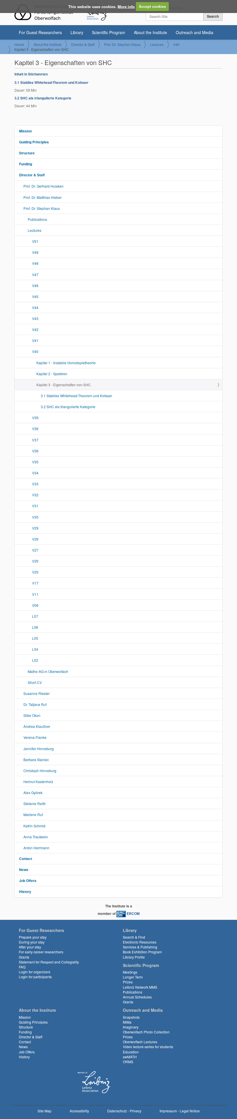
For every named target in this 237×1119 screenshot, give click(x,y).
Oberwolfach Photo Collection (146, 1031)
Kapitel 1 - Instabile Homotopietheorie (66, 362)
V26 (35, 560)
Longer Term (133, 976)
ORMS (128, 1061)
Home (19, 44)
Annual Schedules (137, 996)
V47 (35, 274)
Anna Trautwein (35, 836)
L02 (35, 660)
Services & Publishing (140, 946)
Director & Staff (83, 44)
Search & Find (134, 937)
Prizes (128, 981)
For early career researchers (41, 951)
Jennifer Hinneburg (38, 748)
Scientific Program (108, 32)
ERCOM (133, 913)
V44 (35, 307)
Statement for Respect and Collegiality (49, 961)
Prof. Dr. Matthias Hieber (42, 197)
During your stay (32, 941)
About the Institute (150, 32)
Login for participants (35, 976)
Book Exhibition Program (142, 951)
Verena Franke (35, 737)
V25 (35, 571)
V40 (176, 44)
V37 (35, 439)
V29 (35, 528)
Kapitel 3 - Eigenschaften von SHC (63, 384)
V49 (35, 252)
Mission (25, 131)
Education (131, 1051)
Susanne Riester (36, 693)
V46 (35, 285)
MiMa (127, 1022)
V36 (35, 450)
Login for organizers (34, 971)
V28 (35, 539)
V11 (35, 594)
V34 (35, 472)
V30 (35, 517)
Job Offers (27, 880)
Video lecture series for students (148, 1046)
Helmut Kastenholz (38, 781)
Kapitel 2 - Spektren (51, 373)
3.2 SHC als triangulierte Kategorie (42, 98)
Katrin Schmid (34, 825)
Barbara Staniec (36, 759)
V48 (35, 263)
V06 (35, 605)
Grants (24, 957)
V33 (35, 483)
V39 (35, 417)
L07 (35, 616)
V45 (35, 296)
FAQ (22, 966)
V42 (35, 329)
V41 (35, 340)
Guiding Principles (34, 142)
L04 (35, 649)
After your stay (30, 946)
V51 (35, 241)
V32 (35, 494)
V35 (35, 461)
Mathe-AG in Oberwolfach (48, 671)
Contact (25, 858)
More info (126, 6)
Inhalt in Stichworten (31, 74)
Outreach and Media (194, 32)
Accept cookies (152, 6)
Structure (27, 153)
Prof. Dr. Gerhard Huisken (43, 186)
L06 (35, 627)
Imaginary (130, 1026)
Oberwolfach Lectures (140, 1041)
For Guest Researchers (40, 32)
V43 (35, 318)
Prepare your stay (33, 937)
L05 (35, 638)
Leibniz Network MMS (140, 987)
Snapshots (131, 1017)
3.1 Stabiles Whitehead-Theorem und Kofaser (51, 82)
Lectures (157, 44)
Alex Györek (32, 792)
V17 (35, 582)
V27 (35, 550)
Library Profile (134, 957)
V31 (35, 505)
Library (77, 32)
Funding (25, 164)
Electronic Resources (139, 941)
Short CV (35, 682)
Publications (37, 219)
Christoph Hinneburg (39, 770)
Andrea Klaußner (36, 726)
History (25, 891)
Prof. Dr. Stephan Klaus (122, 44)
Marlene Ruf (33, 814)
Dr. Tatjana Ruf (35, 704)
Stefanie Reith (34, 803)
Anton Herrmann (36, 847)
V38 (35, 428)
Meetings (130, 972)
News (23, 869)
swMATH (130, 1056)
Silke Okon (31, 715)
